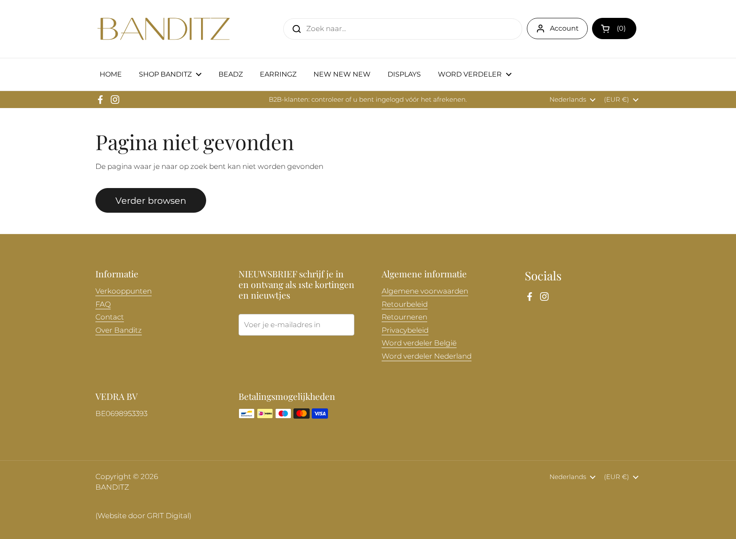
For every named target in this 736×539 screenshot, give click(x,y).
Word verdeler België (419, 343)
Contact (109, 317)
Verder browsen (150, 200)
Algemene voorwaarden (425, 291)
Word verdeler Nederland (427, 356)
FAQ (103, 304)
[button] (614, 28)
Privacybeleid (405, 330)
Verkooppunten (123, 291)
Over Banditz (118, 330)
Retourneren (404, 317)
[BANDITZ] (163, 29)
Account (564, 28)
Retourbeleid (405, 304)
